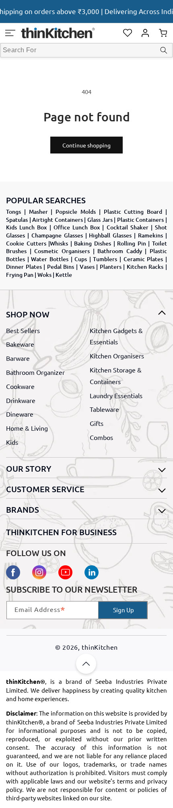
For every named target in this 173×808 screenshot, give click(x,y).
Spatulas (17, 219)
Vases (87, 266)
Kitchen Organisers (117, 356)
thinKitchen (100, 647)
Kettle (64, 274)
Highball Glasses (110, 235)
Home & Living (27, 428)
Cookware (20, 386)
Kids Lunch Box (26, 227)
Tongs (13, 211)
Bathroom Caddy (119, 251)
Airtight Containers (57, 219)
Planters (111, 266)
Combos (101, 437)
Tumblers (105, 259)
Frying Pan (19, 274)
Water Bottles (49, 259)
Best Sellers (23, 330)
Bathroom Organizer (35, 372)
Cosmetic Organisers (62, 251)
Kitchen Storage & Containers (116, 375)
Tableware (104, 409)
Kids (12, 442)
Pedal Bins (60, 266)
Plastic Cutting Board (133, 211)
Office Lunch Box (77, 227)
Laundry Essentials (116, 395)
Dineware (19, 414)
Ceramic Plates (143, 259)
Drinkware (20, 400)
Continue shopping (86, 145)
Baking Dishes (92, 243)
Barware (18, 358)
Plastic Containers (140, 219)
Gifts (96, 423)
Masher (38, 211)
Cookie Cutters (26, 243)
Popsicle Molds (76, 211)
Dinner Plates (24, 266)
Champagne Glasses (57, 235)
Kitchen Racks (145, 266)
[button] (10, 33)
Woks (44, 274)
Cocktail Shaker (127, 227)
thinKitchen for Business (61, 532)
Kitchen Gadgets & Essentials (116, 336)
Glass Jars (100, 219)
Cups (80, 259)
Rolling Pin (131, 243)
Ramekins (150, 235)
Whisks (59, 243)
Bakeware (20, 344)
